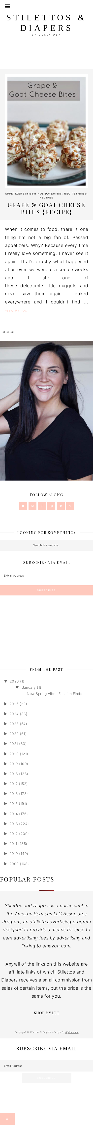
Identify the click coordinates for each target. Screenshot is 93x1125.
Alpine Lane (72, 1032)
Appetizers (15, 194)
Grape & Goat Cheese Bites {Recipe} (47, 208)
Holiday (44, 194)
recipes (46, 197)
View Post (17, 310)
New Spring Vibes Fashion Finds (54, 693)
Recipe (70, 194)
